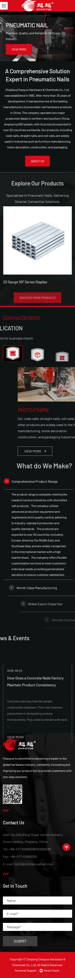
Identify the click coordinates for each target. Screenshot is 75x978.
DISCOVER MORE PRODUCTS (37, 294)
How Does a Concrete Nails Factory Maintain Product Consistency (35, 665)
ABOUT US (37, 161)
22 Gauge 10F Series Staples (25, 282)
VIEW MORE (19, 49)
